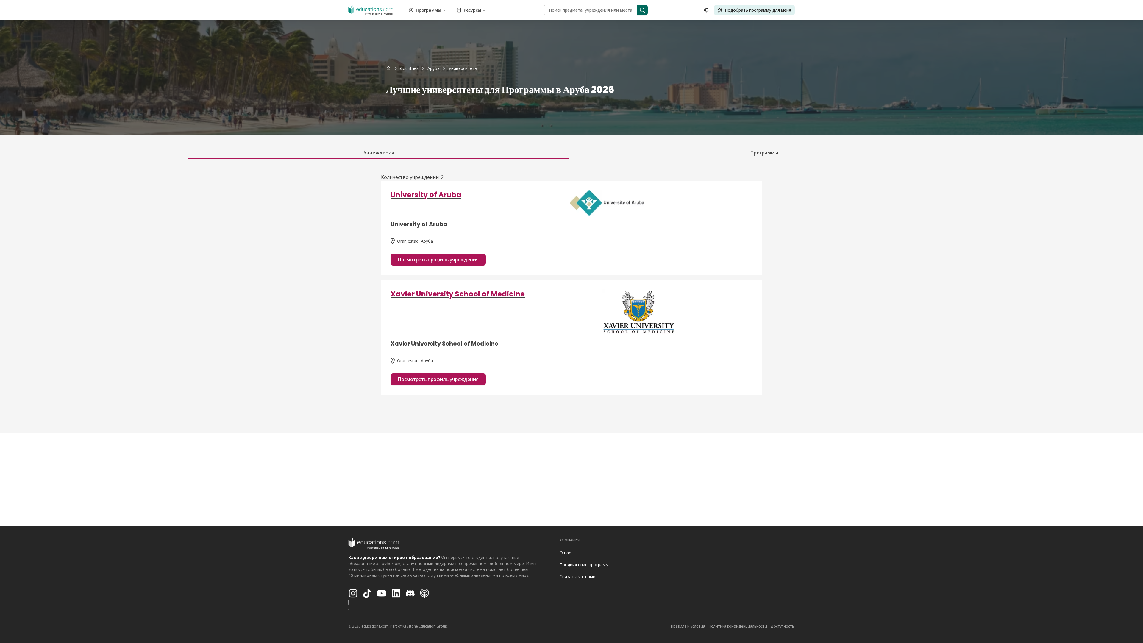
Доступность (782, 626)
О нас (565, 552)
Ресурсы (472, 10)
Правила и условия (688, 626)
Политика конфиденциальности (738, 626)
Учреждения (378, 152)
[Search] (642, 10)
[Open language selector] (706, 10)
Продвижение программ (584, 564)
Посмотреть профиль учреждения (438, 259)
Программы (428, 10)
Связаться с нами (577, 576)
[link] (463, 68)
